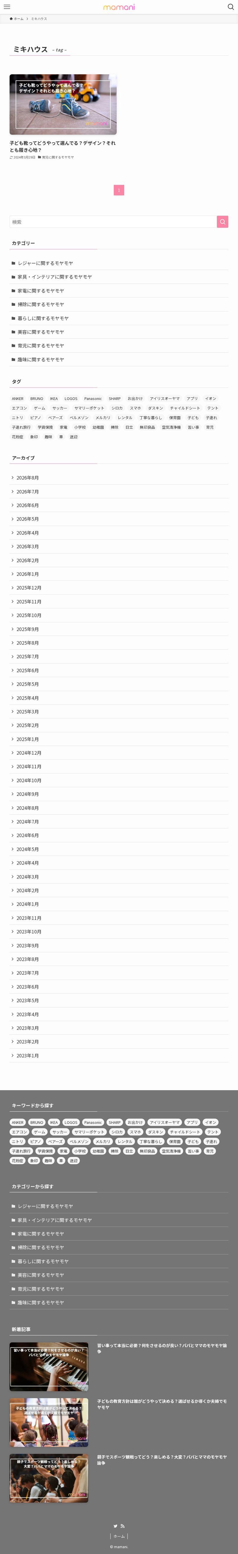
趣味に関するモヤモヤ (41, 359)
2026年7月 (28, 491)
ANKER (18, 398)
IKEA (54, 398)
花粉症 (17, 436)
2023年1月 (28, 1055)
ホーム (119, 1536)
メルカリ (103, 417)
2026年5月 (28, 518)
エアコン (19, 408)
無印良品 (147, 427)
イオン (210, 398)
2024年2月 (28, 890)
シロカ (117, 408)
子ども (193, 417)
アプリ (192, 398)
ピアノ (35, 417)
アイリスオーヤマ (165, 398)
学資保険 (45, 427)
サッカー (59, 408)
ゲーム (39, 408)
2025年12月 (29, 587)
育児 (210, 427)
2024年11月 (29, 766)
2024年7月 (28, 821)
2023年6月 (28, 986)
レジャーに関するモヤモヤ (45, 262)
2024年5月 (28, 848)
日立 (129, 427)
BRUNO (36, 398)
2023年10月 (29, 931)
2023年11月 (29, 917)
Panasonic (93, 398)
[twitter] (115, 1526)
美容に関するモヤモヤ (41, 331)
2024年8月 (28, 807)
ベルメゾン (79, 417)
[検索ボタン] (231, 7)
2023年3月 (28, 1027)
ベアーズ (55, 417)
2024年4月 (28, 862)
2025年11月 (29, 601)
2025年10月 (29, 615)
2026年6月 (28, 505)
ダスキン (155, 408)
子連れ (211, 417)
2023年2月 (28, 1041)
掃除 (114, 427)
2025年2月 (28, 725)
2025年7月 (28, 656)
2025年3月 (28, 711)
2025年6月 (28, 670)
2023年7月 (28, 972)
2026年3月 (28, 546)
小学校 (80, 427)
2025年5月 (28, 683)
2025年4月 (28, 697)
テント (213, 408)
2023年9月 (28, 945)
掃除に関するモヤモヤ (41, 304)
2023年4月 (28, 1014)
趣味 (48, 436)
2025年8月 (28, 642)
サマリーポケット (89, 408)
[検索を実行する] (222, 222)
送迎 (73, 436)
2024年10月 (29, 780)
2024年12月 (29, 752)
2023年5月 (28, 1000)
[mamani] (119, 7)
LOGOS (71, 398)
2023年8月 (28, 959)
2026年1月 (28, 573)
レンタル (125, 417)
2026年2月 (28, 560)
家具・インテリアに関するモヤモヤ (55, 276)
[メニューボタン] (7, 7)
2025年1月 (28, 738)
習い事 (193, 427)
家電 (63, 427)
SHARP (115, 398)
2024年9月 (28, 793)
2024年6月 (28, 835)
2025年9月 (28, 628)
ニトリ (17, 417)
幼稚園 (98, 427)
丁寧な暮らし (151, 417)
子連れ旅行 (21, 427)
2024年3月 (28, 876)
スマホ (135, 408)
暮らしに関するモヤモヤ (43, 318)
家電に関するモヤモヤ (41, 290)
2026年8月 (28, 477)
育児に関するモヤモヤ (41, 345)
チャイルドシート (185, 408)
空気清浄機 (171, 427)
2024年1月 (28, 903)
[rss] (122, 1526)
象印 (34, 436)
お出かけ (135, 398)
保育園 (175, 417)
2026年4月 (28, 532)
